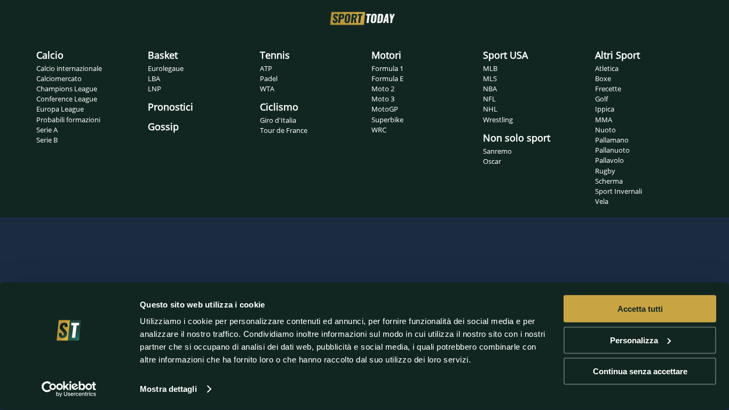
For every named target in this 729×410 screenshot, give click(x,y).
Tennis (275, 55)
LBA (154, 78)
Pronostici (170, 106)
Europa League (60, 109)
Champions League (66, 88)
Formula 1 (387, 68)
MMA (603, 119)
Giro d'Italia (278, 120)
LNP (154, 88)
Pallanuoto (612, 150)
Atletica (607, 68)
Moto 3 (382, 99)
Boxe (603, 78)
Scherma (609, 181)
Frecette (608, 88)
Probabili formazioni (68, 119)
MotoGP (384, 109)
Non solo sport (516, 137)
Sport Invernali (618, 191)
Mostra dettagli (168, 388)
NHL (490, 109)
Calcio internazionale (69, 68)
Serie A (47, 130)
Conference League (66, 99)
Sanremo (497, 151)
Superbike (387, 119)
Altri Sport (617, 55)
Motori (386, 55)
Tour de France (283, 130)
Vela (601, 201)
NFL (489, 99)
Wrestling (498, 119)
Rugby (605, 171)
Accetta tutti (640, 308)
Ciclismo (279, 106)
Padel (269, 78)
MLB (490, 68)
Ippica (604, 109)
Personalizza (634, 339)
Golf (601, 99)
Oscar (492, 161)
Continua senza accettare (640, 371)
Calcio (50, 55)
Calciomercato (59, 78)
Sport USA (505, 55)
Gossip (163, 126)
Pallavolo (609, 160)
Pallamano (612, 140)
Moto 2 (382, 88)
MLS (490, 78)
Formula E (387, 78)
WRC (378, 130)
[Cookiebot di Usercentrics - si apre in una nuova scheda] (69, 389)
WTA (267, 88)
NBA (490, 88)
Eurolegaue (166, 68)
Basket (163, 55)
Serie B (47, 140)
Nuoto (605, 130)
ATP (266, 68)
